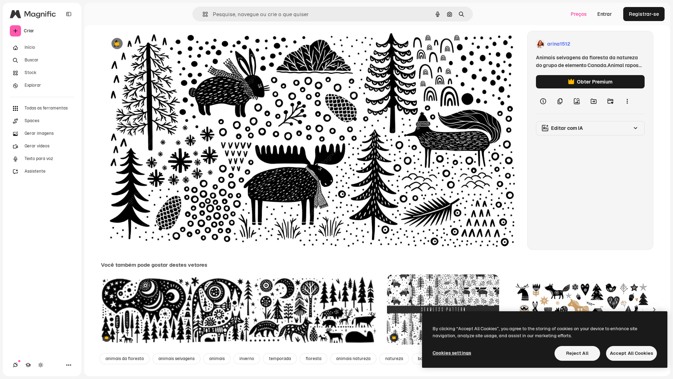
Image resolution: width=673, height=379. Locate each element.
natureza (394, 358)
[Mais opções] (627, 101)
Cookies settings (452, 353)
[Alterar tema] (40, 365)
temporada (280, 358)
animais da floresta (125, 358)
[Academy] (28, 365)
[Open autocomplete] (202, 14)
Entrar (604, 14)
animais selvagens (176, 358)
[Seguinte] (654, 309)
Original (149, 44)
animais (217, 358)
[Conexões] (15, 365)
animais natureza (353, 358)
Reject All (577, 353)
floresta (313, 358)
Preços (579, 14)
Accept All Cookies (631, 353)
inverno (246, 358)
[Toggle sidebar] (68, 14)
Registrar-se (644, 14)
